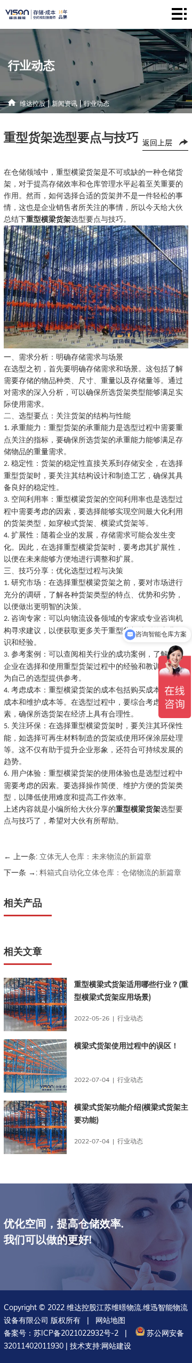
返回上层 (157, 142)
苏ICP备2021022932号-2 (76, 1333)
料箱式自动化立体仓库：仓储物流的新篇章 (110, 872)
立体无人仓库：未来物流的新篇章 (95, 856)
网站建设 (116, 1346)
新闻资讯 (64, 103)
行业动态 (96, 103)
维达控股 (32, 103)
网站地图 (110, 1320)
